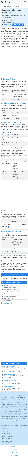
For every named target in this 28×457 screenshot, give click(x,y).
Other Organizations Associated (11, 291)
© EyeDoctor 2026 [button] (14, 446)
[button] (8, 135)
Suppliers (8, 5)
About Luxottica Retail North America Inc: (12, 282)
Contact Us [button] (14, 449)
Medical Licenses (7, 294)
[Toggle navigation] (25, 2)
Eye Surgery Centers (8, 441)
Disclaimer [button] (14, 452)
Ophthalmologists (7, 427)
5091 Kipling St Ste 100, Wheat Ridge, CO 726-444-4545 (13, 376)
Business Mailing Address (9, 296)
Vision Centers (6, 433)
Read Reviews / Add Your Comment (14, 274)
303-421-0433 (7, 24)
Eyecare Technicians (8, 436)
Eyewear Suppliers (7, 438)
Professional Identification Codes (11, 289)
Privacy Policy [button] (14, 455)
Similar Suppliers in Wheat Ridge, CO (11, 363)
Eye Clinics (5, 428)
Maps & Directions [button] (18, 24)
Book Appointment (8, 298)
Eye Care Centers (7, 443)
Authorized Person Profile (9, 287)
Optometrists (6, 431)
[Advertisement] (14, 63)
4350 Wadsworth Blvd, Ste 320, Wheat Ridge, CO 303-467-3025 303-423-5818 (14, 369)
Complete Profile (7, 285)
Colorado (14, 5)
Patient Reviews (7, 300)
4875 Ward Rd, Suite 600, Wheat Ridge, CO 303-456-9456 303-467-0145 (14, 382)
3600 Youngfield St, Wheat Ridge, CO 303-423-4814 (12, 388)
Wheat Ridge (21, 5)
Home (2, 5)
